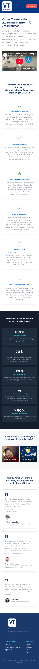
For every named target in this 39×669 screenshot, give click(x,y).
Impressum (8, 650)
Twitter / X (29, 644)
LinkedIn (29, 647)
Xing (27, 652)
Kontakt (7, 644)
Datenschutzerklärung (12, 647)
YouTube (29, 650)
